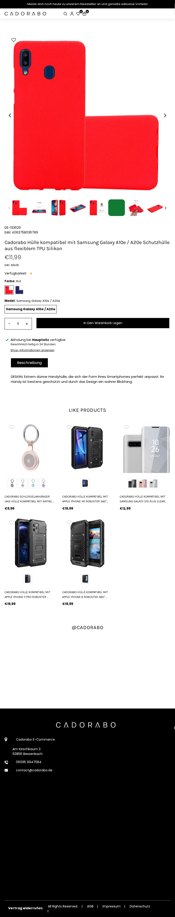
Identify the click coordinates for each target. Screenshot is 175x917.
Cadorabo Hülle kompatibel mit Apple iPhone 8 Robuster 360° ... (85, 594)
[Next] (164, 115)
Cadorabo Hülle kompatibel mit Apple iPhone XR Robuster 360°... (85, 499)
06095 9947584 (28, 762)
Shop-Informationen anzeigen (32, 350)
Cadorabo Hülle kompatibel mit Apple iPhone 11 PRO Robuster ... (27, 594)
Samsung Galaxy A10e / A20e (30, 309)
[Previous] (10, 115)
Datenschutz (140, 906)
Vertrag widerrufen (25, 908)
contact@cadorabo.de (34, 770)
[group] (30, 447)
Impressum (112, 906)
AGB (90, 906)
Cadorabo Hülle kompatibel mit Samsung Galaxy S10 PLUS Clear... (143, 499)
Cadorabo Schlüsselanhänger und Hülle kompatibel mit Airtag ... (29, 499)
